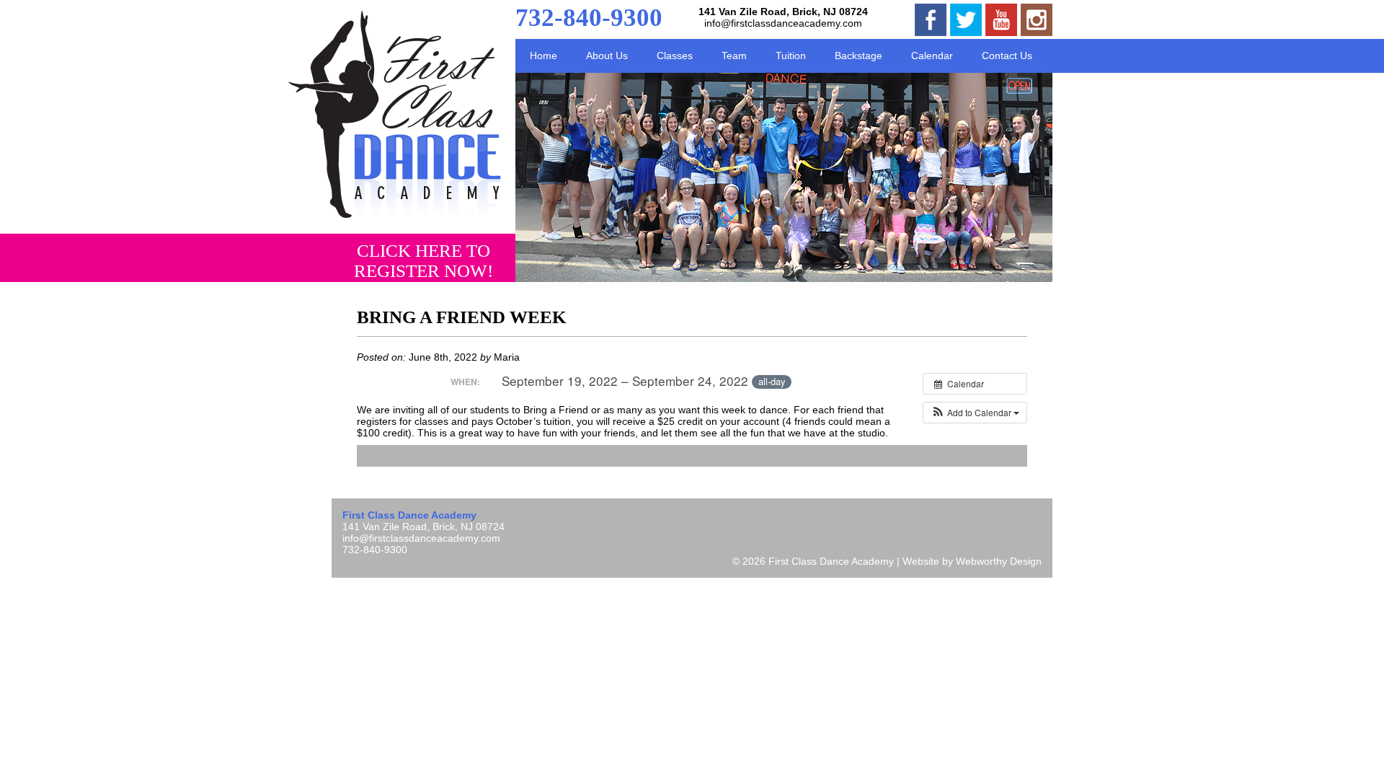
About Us (607, 55)
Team (734, 55)
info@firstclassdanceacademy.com (783, 23)
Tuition (791, 55)
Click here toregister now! (423, 261)
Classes (675, 55)
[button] (974, 412)
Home (543, 55)
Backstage (858, 55)
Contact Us (1007, 55)
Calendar (932, 55)
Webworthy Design (999, 561)
